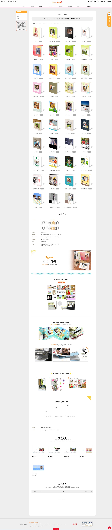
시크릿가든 (85, 170)
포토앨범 (70, 6)
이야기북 (51, 6)
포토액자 (79, 6)
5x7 (18, 18)
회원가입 (108, 1)
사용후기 (109, 25)
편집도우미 (10, 1)
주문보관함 (98, 1)
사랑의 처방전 (36, 170)
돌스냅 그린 (52, 41)
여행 (53, 133)
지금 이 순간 (36, 188)
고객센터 (15, 1)
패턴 (37, 207)
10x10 (19, 14)
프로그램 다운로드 (21, 29)
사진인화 (23, 6)
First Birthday (68, 115)
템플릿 (109, 14)
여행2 (85, 133)
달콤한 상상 (84, 188)
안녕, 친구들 (68, 188)
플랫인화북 (41, 6)
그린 (53, 59)
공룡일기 (68, 170)
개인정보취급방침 (31, 522)
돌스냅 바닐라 (85, 78)
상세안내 (109, 18)
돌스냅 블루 (68, 78)
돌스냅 (36, 78)
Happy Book (84, 59)
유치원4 (68, 96)
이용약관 (36, 522)
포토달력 (61, 6)
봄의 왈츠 (69, 59)
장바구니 (91, 1)
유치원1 (52, 115)
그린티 (84, 41)
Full (36, 41)
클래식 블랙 (68, 41)
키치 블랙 (53, 188)
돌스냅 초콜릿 (52, 78)
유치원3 (84, 96)
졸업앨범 (89, 6)
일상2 (85, 115)
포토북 (32, 6)
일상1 (36, 133)
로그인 (103, 1)
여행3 (69, 133)
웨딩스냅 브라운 (69, 207)
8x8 (18, 16)
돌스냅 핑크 (36, 96)
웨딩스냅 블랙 (52, 207)
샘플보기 (40, 41)
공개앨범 (109, 21)
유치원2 (36, 115)
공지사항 (3, 1)
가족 (53, 96)
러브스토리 (36, 59)
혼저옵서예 (52, 170)
